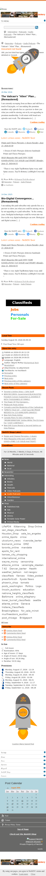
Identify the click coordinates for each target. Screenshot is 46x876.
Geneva (25, 603)
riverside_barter (32, 540)
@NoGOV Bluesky (33, 842)
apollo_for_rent (11, 551)
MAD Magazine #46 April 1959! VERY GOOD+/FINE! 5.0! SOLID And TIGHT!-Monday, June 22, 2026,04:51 (22, 160)
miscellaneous (13, 497)
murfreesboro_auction (15, 614)
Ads (8, 510)
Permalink (8, 373)
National (10, 466)
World (9, 463)
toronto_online (10, 547)
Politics (29, 586)
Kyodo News (27, 579)
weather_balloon (11, 572)
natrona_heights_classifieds (18, 593)
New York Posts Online (13, 415)
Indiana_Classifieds (13, 607)
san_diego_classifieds (14, 530)
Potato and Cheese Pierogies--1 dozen (20, 436)
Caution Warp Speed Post (23, 744)
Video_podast (35, 575)
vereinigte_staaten (32, 565)
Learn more (23, 874)
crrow (23, 537)
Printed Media (13, 522)
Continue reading (37, 122)
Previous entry (10, 376)
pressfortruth (9, 579)
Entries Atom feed (14, 631)
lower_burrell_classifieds (16, 600)
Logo (38, 586)
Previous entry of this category (17, 381)
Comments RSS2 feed (16, 640)
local (9, 469)
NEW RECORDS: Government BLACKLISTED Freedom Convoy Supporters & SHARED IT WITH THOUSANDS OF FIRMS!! (22, 396)
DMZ (26, 544)
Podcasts (22, 32)
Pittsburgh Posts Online (14, 405)
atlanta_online (10, 603)
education (28, 589)
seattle (37, 600)
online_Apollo (9, 537)
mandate (26, 547)
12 (22, 800)
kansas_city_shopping (14, 554)
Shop (6, 504)
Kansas (20, 575)
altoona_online (10, 565)
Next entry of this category (15, 384)
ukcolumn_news (11, 540)
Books (10, 482)
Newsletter (8, 472)
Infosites (10, 479)
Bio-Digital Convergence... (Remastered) (17, 200)
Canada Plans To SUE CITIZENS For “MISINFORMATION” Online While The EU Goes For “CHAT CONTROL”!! (24, 420)
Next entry (8, 378)
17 (12, 804)
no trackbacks (8, 185)
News (6, 459)
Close (33, 874)
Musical (10, 513)
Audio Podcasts (29, 43)
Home (5, 32)
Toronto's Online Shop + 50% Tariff (19, 392)
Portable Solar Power (16, 519)
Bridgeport (26, 617)
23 (7, 807)
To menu (5, 21)
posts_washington (12, 586)
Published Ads (13, 507)
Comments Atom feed (16, 633)
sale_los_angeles (31, 533)
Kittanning (20, 526)
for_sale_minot (30, 610)
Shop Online (35, 526)
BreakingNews (10, 610)
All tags (4, 622)
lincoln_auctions (11, 589)
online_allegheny (26, 596)
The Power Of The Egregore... (16, 402)
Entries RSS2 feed (14, 637)
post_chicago (9, 617)
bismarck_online (11, 544)
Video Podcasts (13, 491)
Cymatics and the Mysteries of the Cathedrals (23, 407)
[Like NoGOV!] (35, 839)
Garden (10, 500)
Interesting (12, 32)
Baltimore (7, 596)
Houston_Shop (10, 533)
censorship (27, 561)
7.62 (4, 568)
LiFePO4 (6, 526)
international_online (13, 558)
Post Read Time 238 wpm (13, 344)
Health (10, 485)
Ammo (10, 516)
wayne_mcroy (10, 561)
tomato (25, 582)
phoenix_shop (10, 582)
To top (3, 753)
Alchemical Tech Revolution (24, 179)
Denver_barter (18, 568)
